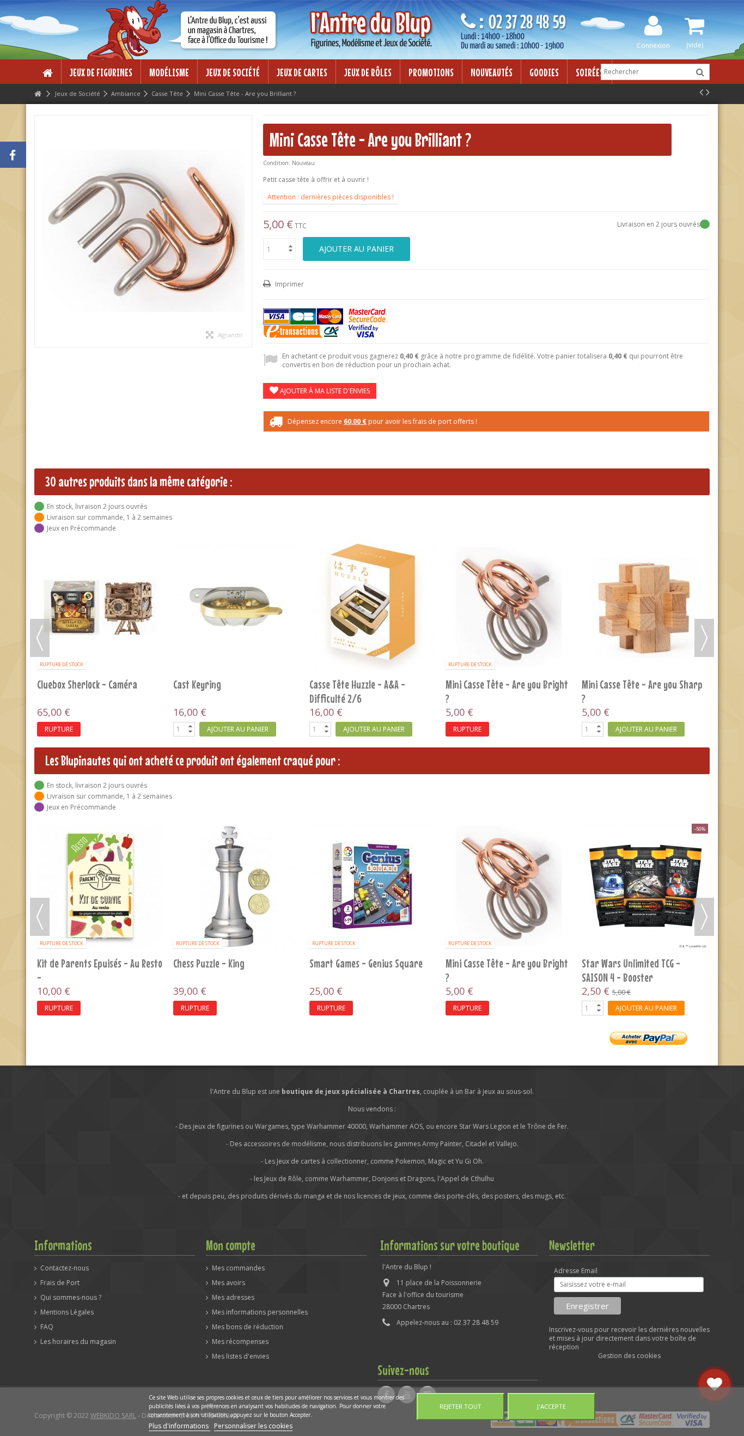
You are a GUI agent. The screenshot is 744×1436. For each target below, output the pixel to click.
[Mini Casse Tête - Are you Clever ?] (645, 555)
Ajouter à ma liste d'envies (324, 390)
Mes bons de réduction (247, 1327)
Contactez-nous (64, 1268)
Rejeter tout (460, 1406)
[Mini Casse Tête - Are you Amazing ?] (509, 555)
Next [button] (704, 638)
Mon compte (230, 1245)
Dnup (47, 963)
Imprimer (288, 284)
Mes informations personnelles (260, 1312)
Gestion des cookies (629, 1355)
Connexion (653, 45)
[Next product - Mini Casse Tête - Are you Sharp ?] (708, 92)
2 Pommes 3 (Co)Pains (349, 963)
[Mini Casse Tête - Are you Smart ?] (100, 555)
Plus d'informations (179, 1426)
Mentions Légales (67, 1312)
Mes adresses (233, 1297)
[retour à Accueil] (37, 94)
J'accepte (551, 1406)
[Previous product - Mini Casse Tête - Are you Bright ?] (701, 92)
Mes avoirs (228, 1283)
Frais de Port (60, 1283)
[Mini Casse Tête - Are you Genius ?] (372, 555)
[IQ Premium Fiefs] (509, 885)
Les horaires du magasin (78, 1341)
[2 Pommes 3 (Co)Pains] (372, 885)
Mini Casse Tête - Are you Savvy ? (644, 963)
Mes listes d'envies (240, 1356)
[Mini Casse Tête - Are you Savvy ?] (645, 885)
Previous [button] (40, 638)
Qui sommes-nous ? (70, 1297)
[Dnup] (100, 885)
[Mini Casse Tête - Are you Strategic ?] (236, 555)
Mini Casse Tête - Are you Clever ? (645, 582)
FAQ (46, 1327)
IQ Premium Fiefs (477, 963)
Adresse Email (575, 1271)
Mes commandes (238, 1268)
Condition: (276, 163)
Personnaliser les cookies (253, 1426)
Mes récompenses (240, 1341)
